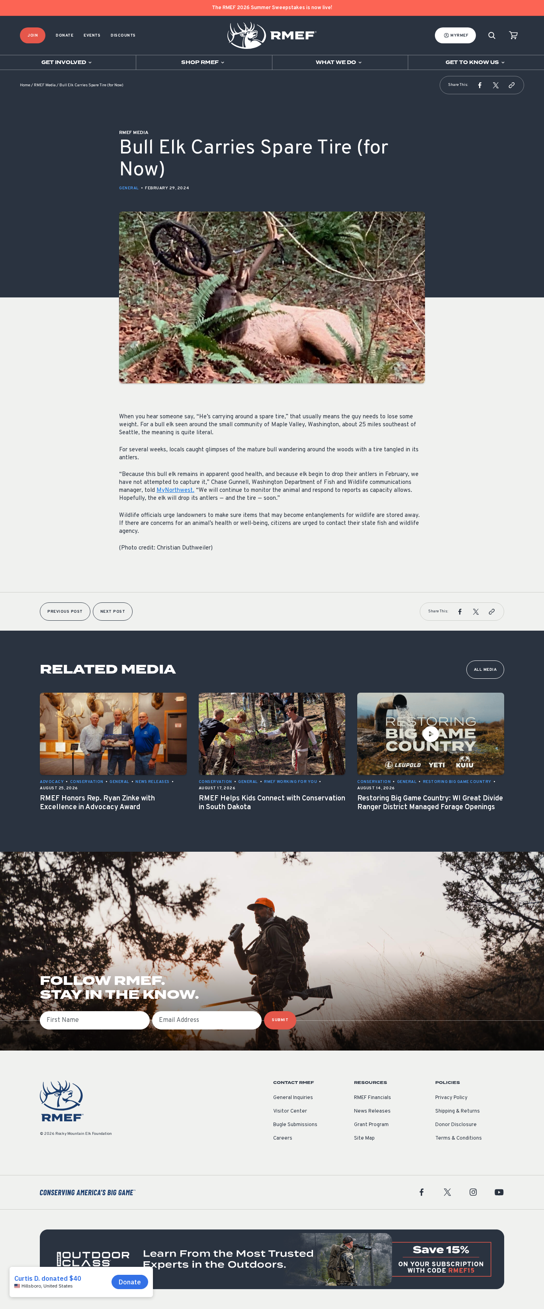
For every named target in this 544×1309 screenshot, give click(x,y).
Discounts (123, 35)
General (129, 188)
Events (92, 35)
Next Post (112, 611)
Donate (64, 35)
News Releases (372, 1111)
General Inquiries (293, 1098)
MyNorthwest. (175, 490)
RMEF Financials (372, 1098)
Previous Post (65, 611)
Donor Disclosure (456, 1125)
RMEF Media (45, 85)
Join (32, 35)
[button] (480, 85)
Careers (282, 1138)
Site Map (364, 1138)
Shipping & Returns (457, 1111)
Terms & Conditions (458, 1138)
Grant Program (371, 1125)
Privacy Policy (451, 1098)
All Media (485, 669)
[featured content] (272, 1259)
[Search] (491, 35)
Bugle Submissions (295, 1125)
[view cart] (513, 35)
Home (25, 85)
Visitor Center (290, 1111)
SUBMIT (280, 1020)
